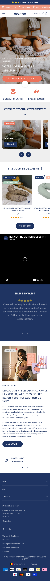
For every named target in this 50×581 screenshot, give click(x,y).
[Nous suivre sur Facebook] (3, 528)
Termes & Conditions (10, 536)
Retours (5, 551)
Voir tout (25, 226)
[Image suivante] (28, 154)
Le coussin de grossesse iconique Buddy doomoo (17, 209)
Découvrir (10, 144)
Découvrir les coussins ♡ (22, 78)
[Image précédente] (21, 154)
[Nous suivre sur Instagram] (10, 528)
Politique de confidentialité (13, 544)
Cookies (5, 540)
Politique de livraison (10, 547)
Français (35, 14)
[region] (25, 460)
